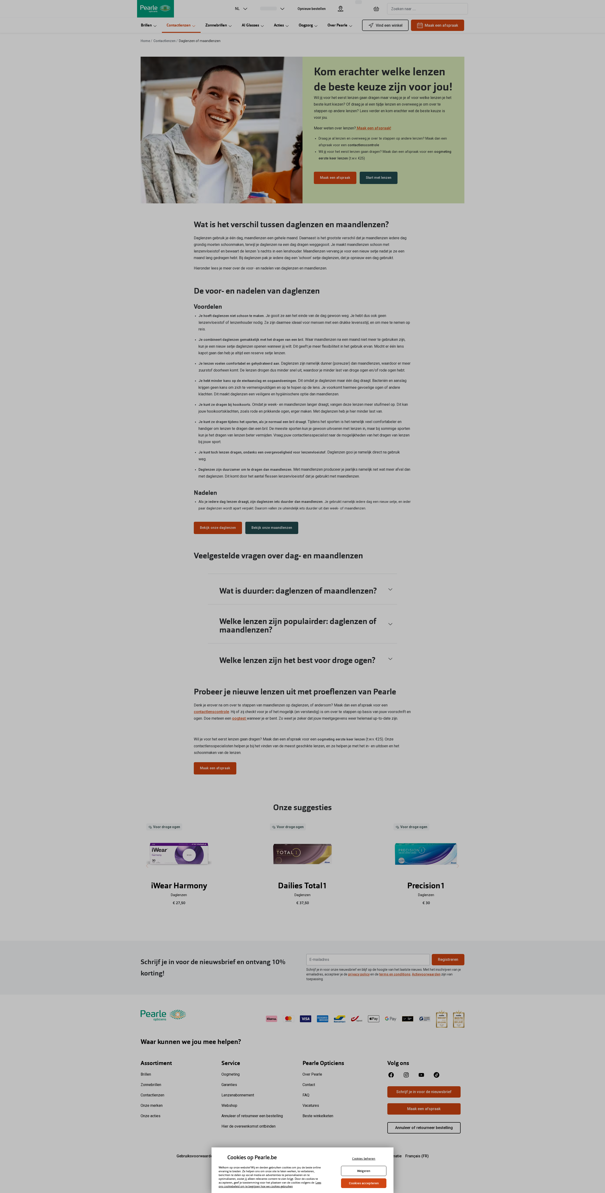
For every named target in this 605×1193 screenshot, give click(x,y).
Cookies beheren (364, 1159)
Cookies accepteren (364, 1183)
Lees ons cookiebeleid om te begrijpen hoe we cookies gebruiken (270, 1184)
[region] (302, 1170)
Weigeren (363, 1171)
